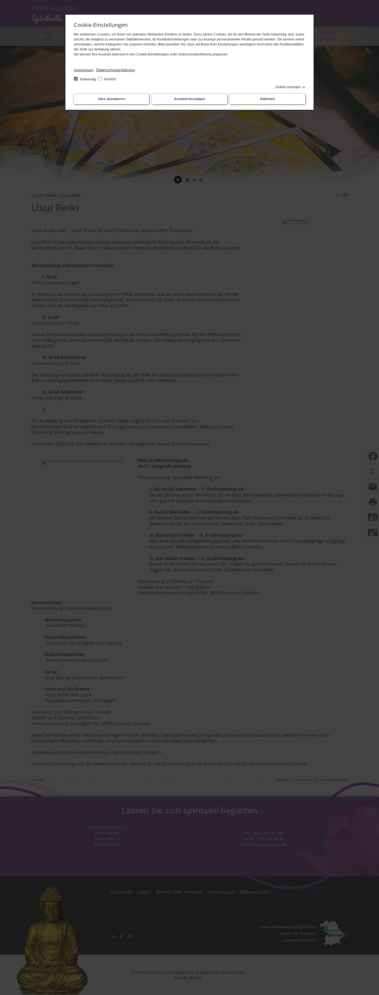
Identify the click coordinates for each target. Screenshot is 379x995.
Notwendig (88, 79)
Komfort (109, 79)
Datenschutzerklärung (115, 70)
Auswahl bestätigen (189, 99)
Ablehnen (267, 99)
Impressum (84, 70)
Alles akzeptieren (111, 99)
